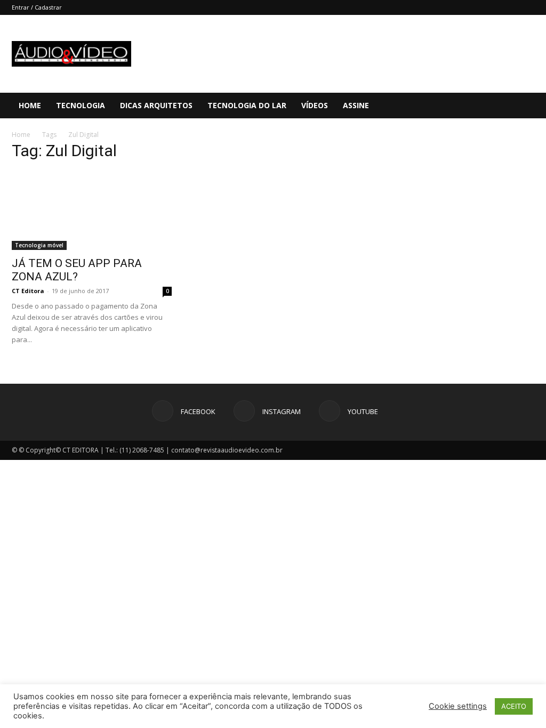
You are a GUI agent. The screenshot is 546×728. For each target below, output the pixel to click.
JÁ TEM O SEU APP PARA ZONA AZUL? (77, 270)
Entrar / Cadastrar (37, 7)
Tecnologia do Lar (246, 105)
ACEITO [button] (513, 706)
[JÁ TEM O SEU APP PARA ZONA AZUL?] (92, 210)
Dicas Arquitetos (156, 105)
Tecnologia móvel (39, 245)
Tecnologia (80, 105)
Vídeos (314, 105)
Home (30, 105)
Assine (356, 105)
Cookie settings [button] (458, 706)
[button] (533, 106)
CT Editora (28, 291)
